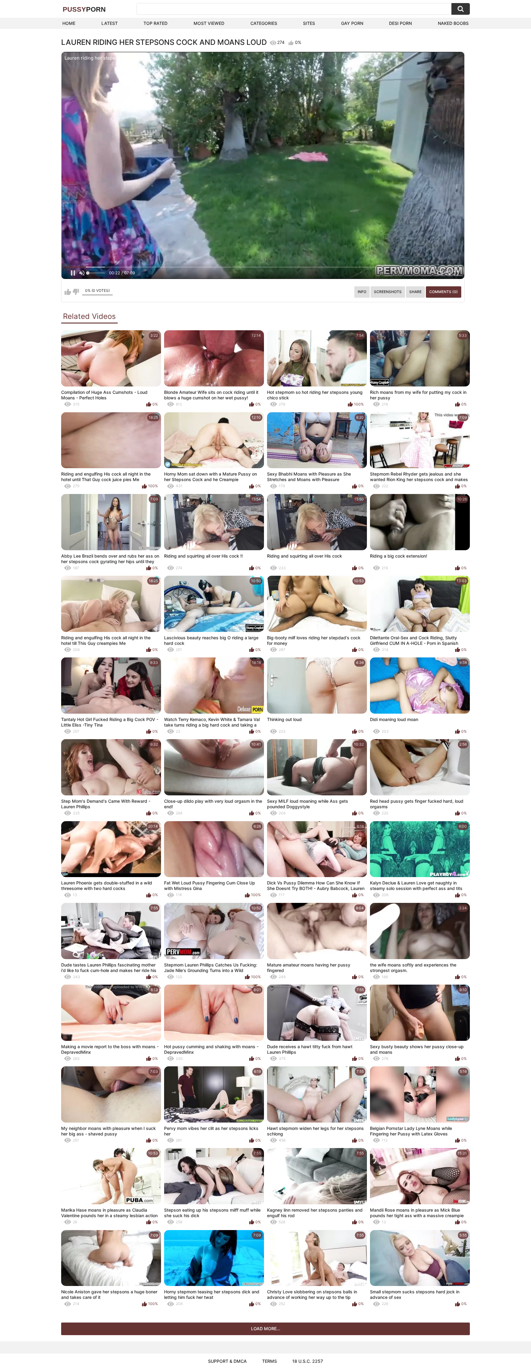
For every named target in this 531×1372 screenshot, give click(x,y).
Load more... (265, 1328)
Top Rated (155, 23)
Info (362, 291)
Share (415, 291)
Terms (269, 1361)
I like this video (68, 292)
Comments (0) (443, 291)
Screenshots (388, 291)
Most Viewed (209, 23)
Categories (263, 23)
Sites (309, 23)
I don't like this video (76, 292)
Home (68, 23)
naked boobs (453, 23)
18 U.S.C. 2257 (307, 1361)
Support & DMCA (227, 1361)
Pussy (84, 9)
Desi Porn (400, 23)
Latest (109, 23)
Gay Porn (352, 23)
